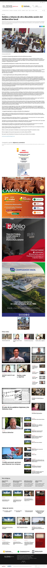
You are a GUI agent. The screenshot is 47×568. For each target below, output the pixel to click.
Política (19, 10)
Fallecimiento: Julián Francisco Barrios (5, 500)
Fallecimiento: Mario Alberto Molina (38, 419)
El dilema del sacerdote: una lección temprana (29, 511)
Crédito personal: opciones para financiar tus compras (11, 463)
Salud (27, 10)
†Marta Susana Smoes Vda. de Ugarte (17, 481)
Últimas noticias (5, 10)
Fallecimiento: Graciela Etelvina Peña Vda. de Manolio (17, 501)
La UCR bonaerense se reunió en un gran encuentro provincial (6, 543)
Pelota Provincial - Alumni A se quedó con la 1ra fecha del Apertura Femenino (37, 437)
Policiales (15, 10)
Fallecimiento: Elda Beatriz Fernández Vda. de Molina (36, 466)
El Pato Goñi (34, 454)
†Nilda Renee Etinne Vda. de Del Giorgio (28, 481)
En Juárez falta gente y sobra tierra (18, 511)
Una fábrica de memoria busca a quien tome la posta (40, 341)
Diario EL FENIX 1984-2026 (34, 378)
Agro (36, 10)
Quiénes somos (4, 2)
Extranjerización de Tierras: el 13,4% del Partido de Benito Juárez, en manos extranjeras (39, 544)
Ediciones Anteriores (11, 2)
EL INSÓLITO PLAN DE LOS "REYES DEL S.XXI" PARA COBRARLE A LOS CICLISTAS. (39, 512)
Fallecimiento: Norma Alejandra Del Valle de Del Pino (17, 543)
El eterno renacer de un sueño (35, 373)
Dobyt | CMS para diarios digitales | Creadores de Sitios (40, 566)
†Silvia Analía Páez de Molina (37, 442)
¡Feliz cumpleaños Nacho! (22, 527)
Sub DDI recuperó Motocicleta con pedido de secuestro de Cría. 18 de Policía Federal (38, 461)
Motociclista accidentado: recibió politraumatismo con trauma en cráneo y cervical (29, 543)
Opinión (23, 10)
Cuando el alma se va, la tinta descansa (35, 383)
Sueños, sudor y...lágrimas (29, 340)
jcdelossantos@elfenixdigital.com (8, 136)
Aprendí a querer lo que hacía (8, 375)
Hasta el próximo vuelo (36, 353)
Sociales (11, 10)
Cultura (33, 10)
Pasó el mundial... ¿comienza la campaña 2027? (7, 511)
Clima (30, 10)
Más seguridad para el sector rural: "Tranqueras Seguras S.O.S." (28, 500)
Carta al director (7, 432)
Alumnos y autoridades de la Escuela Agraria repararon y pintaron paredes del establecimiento (40, 502)
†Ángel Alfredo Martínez (5, 481)
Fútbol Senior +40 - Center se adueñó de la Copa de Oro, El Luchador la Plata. (37, 425)
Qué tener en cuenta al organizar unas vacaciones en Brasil (38, 528)
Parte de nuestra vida (36, 361)
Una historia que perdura (17, 340)
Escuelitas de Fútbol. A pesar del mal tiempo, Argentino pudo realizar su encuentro (38, 472)
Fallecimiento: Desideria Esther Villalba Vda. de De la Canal (37, 431)
